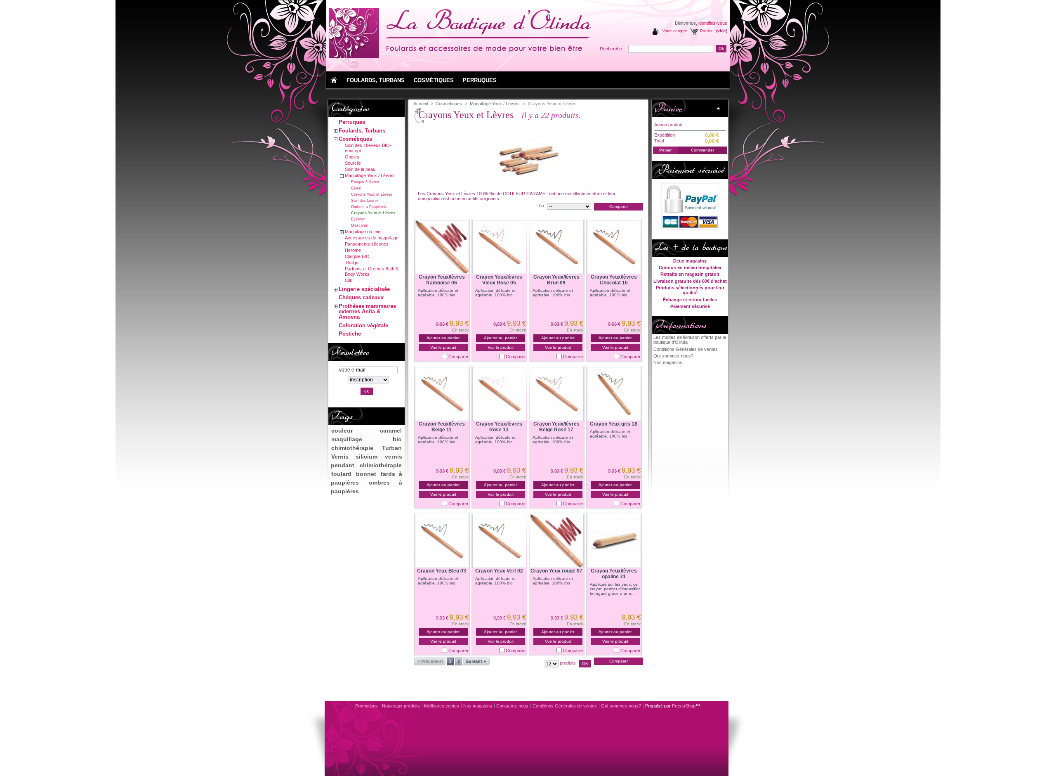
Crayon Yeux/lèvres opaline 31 (614, 574)
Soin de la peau (360, 169)
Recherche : (612, 48)
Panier (668, 108)
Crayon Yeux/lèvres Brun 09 (556, 280)
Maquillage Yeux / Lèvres (370, 175)
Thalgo (351, 262)
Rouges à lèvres (365, 182)
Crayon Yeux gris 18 (613, 424)
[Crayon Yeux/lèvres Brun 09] (557, 247)
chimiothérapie (352, 448)
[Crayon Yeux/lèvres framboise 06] (442, 247)
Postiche (350, 334)
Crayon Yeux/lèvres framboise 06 (442, 280)
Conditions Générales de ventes (685, 349)
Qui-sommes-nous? (673, 355)
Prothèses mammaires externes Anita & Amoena (367, 311)
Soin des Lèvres (365, 201)
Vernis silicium (354, 456)
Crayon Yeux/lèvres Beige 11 (442, 427)
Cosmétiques (355, 139)
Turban (392, 448)
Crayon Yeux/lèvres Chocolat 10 (614, 280)
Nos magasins (667, 362)
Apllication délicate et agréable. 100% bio (438, 292)
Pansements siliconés (367, 243)
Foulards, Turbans (362, 131)
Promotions (366, 705)
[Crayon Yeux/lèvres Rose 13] (499, 394)
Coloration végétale (363, 325)
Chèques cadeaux (361, 297)
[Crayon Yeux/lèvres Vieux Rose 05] (499, 247)
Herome (353, 250)
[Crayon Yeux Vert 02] (499, 541)
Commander (702, 150)
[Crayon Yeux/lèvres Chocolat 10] (614, 247)
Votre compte (674, 30)
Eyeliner (358, 219)
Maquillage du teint (363, 231)
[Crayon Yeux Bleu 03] (442, 541)
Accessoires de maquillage (371, 237)
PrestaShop (683, 705)
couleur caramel (366, 430)
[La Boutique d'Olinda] (380, 35)
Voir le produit (443, 347)
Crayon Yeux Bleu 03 (441, 571)
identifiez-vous (712, 23)
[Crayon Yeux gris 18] (614, 394)
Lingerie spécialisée (364, 289)
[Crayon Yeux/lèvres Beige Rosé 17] (557, 394)
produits (568, 662)
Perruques (352, 122)
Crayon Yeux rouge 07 (556, 571)
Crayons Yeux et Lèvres (371, 194)
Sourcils (353, 163)
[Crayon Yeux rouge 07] (557, 541)
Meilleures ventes (441, 705)
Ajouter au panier (443, 338)
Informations (680, 325)
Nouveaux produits (401, 705)
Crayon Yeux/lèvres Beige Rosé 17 (556, 427)
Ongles (352, 156)
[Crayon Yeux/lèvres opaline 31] (614, 541)
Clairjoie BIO (357, 256)
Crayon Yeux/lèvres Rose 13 (499, 427)
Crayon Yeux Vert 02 (499, 571)
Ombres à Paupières (368, 207)
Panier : (707, 30)
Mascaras (359, 225)
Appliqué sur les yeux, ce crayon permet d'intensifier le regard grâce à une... (615, 589)
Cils (348, 280)
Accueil (420, 103)
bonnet (366, 474)
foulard (341, 474)
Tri (541, 205)
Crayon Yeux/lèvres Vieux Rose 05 (499, 280)
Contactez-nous (512, 705)
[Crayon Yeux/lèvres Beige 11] (442, 394)
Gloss (356, 188)
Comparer (458, 356)
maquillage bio (366, 439)
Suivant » (476, 661)
